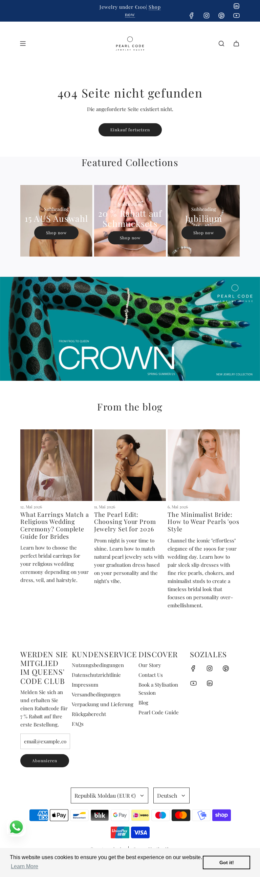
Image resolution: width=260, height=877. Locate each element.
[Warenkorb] (236, 43)
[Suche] (221, 43)
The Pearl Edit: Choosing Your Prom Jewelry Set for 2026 (125, 521)
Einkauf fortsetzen (130, 129)
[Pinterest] (221, 15)
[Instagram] (206, 15)
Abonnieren (44, 760)
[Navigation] (22, 43)
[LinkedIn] (236, 6)
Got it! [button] (226, 862)
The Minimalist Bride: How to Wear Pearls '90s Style (203, 521)
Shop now (56, 232)
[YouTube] (236, 15)
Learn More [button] (24, 866)
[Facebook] (191, 15)
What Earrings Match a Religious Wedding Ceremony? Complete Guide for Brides (54, 525)
